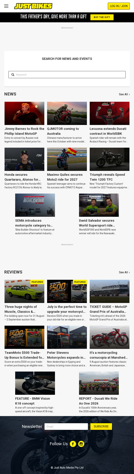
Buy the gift (102, 17)
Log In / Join (119, 6)
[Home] (33, 6)
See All (123, 94)
